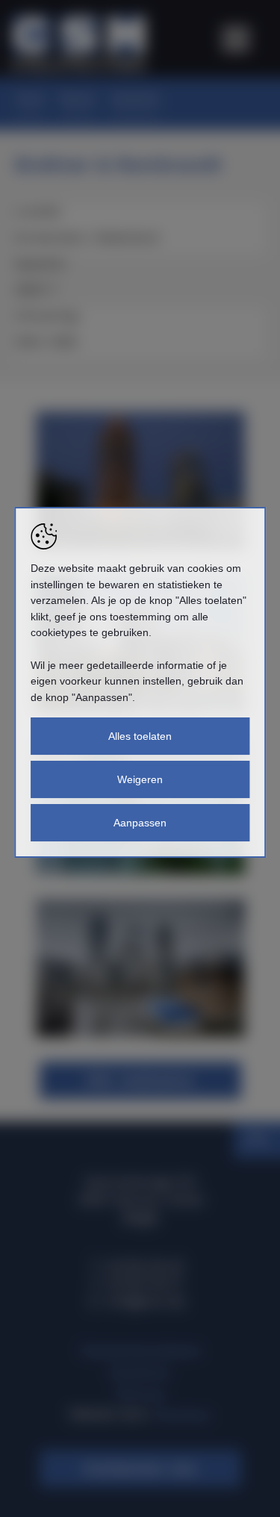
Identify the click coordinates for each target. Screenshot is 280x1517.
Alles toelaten (140, 736)
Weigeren (140, 779)
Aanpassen (140, 823)
